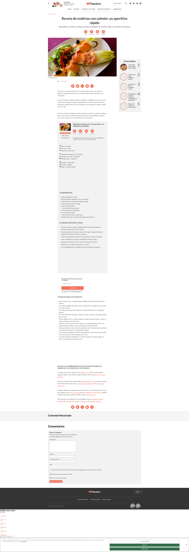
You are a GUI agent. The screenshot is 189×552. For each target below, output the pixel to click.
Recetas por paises (104, 9)
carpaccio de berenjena (72, 401)
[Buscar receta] (126, 3)
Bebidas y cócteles (89, 9)
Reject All (144, 545)
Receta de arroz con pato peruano (132, 105)
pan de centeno (74, 392)
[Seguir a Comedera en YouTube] (137, 3)
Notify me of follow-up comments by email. (60, 474)
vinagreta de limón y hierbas (84, 383)
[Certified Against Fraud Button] (135, 506)
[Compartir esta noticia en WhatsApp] (72, 86)
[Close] (186, 544)
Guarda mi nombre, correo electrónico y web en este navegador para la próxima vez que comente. (76, 469)
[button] (61, 133)
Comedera (50, 14)
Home (70, 9)
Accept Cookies (144, 548)
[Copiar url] (92, 86)
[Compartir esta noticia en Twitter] (82, 86)
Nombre (51, 454)
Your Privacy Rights (144, 541)
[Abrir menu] (48, 3)
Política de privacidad (95, 499)
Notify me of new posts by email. (58, 478)
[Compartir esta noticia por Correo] (87, 86)
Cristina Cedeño (63, 81)
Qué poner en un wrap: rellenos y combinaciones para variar (132, 97)
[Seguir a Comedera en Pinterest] (140, 3)
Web (50, 464)
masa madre (87, 392)
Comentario (52, 439)
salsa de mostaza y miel (88, 381)
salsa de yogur (84, 372)
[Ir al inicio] (94, 491)
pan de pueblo (96, 392)
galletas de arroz (90, 394)
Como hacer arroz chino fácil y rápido (132, 66)
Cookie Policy (24, 541)
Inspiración (117, 9)
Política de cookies (106, 499)
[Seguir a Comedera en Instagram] (133, 3)
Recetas (76, 9)
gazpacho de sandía (95, 401)
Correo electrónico (54, 459)
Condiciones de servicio (76, 291)
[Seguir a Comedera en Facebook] (130, 3)
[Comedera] (94, 3)
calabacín (83, 401)
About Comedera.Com (83, 499)
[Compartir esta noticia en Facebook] (77, 86)
